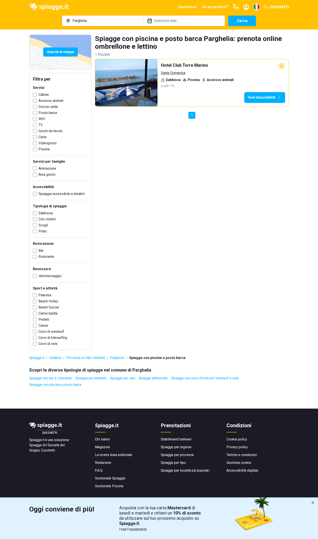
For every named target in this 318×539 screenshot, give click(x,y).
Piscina (44, 149)
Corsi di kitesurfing (53, 338)
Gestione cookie (238, 463)
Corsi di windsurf (51, 332)
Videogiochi (47, 143)
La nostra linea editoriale (113, 455)
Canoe (43, 325)
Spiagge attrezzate (153, 378)
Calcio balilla (48, 313)
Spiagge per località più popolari (185, 470)
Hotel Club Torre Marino (184, 65)
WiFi (42, 119)
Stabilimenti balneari (176, 439)
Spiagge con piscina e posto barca (55, 385)
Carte (43, 137)
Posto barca (48, 113)
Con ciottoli (47, 219)
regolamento (138, 529)
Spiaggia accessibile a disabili (62, 194)
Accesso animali (51, 101)
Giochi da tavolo (51, 131)
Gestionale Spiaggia (110, 478)
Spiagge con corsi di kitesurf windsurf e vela (205, 378)
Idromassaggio (50, 276)
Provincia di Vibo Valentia (85, 358)
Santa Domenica (173, 73)
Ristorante (46, 257)
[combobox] (102, 21)
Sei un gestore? (215, 7)
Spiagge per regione (176, 447)
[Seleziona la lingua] (256, 6)
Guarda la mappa (60, 52)
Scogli (43, 225)
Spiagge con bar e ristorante (50, 378)
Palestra (45, 295)
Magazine (102, 447)
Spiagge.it (36, 358)
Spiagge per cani (122, 378)
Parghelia (117, 358)
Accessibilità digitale (242, 470)
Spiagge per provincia (177, 455)
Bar (41, 250)
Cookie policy (236, 439)
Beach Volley (48, 301)
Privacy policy (237, 447)
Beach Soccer (49, 307)
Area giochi (47, 174)
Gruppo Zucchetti (42, 450)
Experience (187, 7)
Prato (43, 231)
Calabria (55, 358)
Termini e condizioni (241, 455)
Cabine (44, 95)
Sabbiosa (46, 213)
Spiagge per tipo (173, 463)
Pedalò (44, 319)
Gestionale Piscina (109, 486)
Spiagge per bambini (90, 378)
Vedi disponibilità (261, 97)
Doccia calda (48, 107)
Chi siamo (102, 439)
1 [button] (192, 115)
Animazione (47, 168)
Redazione (103, 463)
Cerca (242, 20)
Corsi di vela (48, 344)
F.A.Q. (99, 470)
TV (41, 125)
